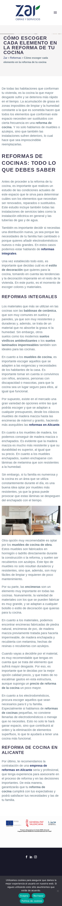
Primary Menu (55, 12)
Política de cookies (32, 900)
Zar (5, 57)
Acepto (24, 895)
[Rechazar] (57, 891)
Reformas (15, 57)
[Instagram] (35, 857)
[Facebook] (26, 857)
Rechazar (38, 895)
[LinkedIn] (31, 857)
